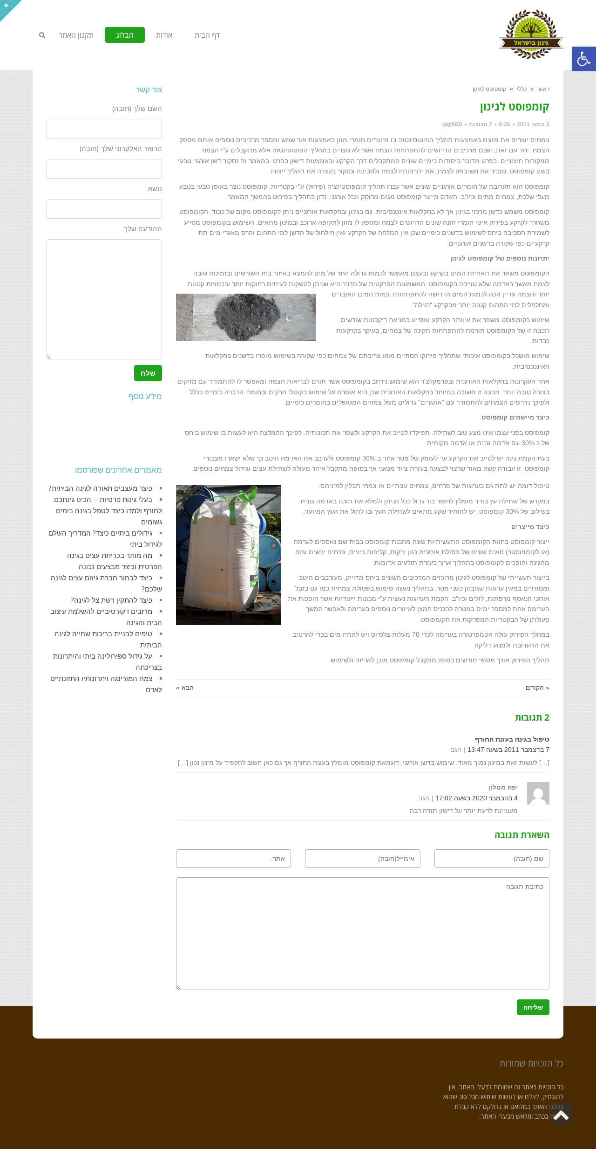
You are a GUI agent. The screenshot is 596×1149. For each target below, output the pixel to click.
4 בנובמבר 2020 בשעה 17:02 (476, 798)
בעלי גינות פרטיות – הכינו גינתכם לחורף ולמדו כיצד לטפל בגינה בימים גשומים (108, 510)
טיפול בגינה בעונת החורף (512, 739)
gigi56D (452, 124)
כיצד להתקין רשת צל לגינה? (111, 600)
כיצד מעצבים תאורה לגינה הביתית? (100, 488)
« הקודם (537, 687)
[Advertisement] (120, 431)
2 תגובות (480, 124)
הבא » (185, 687)
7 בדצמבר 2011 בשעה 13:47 (508, 749)
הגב (456, 749)
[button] (584, 59)
